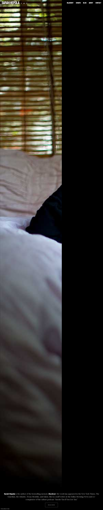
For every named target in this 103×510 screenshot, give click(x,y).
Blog (84, 3)
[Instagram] (26, 3)
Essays (78, 3)
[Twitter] (24, 3)
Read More (51, 504)
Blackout (70, 3)
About (91, 3)
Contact (98, 3)
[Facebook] (21, 3)
